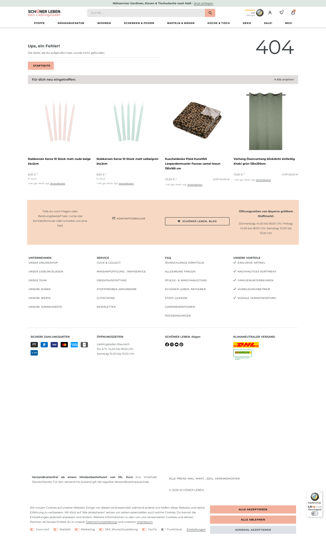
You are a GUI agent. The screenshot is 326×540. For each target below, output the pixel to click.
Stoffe (39, 23)
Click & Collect (109, 262)
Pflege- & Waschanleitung (186, 280)
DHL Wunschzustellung (121, 529)
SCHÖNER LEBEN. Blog (199, 221)
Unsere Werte (40, 298)
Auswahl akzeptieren (253, 529)
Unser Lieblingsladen (46, 271)
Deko (247, 23)
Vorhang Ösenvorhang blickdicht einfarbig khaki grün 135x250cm (264, 161)
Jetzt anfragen (203, 3)
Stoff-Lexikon (176, 298)
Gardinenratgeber (180, 306)
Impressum (145, 522)
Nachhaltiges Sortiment (257, 271)
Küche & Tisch (218, 23)
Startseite (41, 65)
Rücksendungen (178, 315)
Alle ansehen (285, 79)
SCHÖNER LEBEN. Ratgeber (185, 289)
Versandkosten (57, 183)
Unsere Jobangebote (45, 306)
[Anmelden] (270, 13)
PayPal (152, 529)
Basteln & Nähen (181, 23)
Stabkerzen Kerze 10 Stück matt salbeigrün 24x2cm (127, 161)
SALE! (268, 23)
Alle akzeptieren (253, 509)
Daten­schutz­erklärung (101, 522)
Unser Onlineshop (43, 262)
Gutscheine (106, 298)
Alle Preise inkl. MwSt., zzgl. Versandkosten (204, 478)
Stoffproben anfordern (117, 289)
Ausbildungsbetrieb (254, 289)
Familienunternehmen (256, 280)
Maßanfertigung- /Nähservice (121, 271)
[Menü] (321, 493)
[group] (60, 120)
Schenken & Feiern (139, 23)
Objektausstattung (112, 280)
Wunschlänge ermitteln (184, 262)
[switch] (314, 513)
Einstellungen (196, 529)
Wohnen (104, 23)
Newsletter (106, 306)
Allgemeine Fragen (180, 271)
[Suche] (210, 13)
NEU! (288, 23)
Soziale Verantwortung (257, 298)
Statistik (65, 529)
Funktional (174, 529)
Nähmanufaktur (71, 23)
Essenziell (42, 529)
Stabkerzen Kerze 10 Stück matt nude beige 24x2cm (59, 161)
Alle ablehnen (253, 519)
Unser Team (38, 280)
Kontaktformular (131, 218)
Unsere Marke (40, 289)
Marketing (88, 529)
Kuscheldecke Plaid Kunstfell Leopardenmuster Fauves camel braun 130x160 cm (192, 163)
